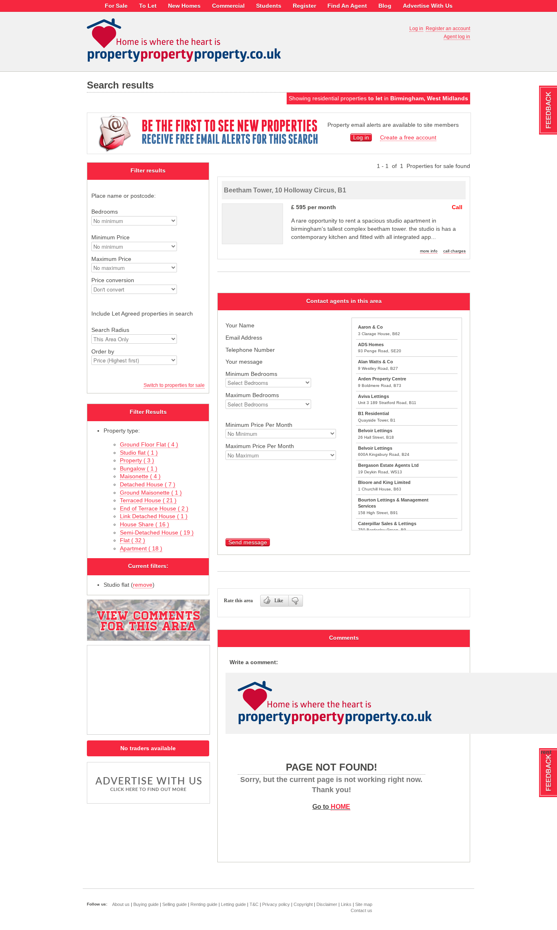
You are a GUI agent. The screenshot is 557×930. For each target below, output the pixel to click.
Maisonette (140, 476)
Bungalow (138, 468)
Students (268, 5)
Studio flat (139, 452)
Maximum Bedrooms (252, 395)
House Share (144, 524)
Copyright (303, 904)
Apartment (141, 548)
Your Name (239, 325)
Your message (244, 361)
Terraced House (148, 500)
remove (143, 584)
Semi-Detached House (157, 532)
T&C (254, 904)
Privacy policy (276, 904)
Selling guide (174, 904)
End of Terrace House (154, 508)
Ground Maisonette (151, 492)
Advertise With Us (428, 5)
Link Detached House (154, 516)
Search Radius (110, 330)
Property (137, 460)
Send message (247, 542)
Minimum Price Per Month (258, 425)
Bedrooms (104, 211)
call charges (454, 251)
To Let (148, 5)
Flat (132, 540)
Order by (102, 351)
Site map (363, 904)
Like (278, 600)
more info (429, 251)
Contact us (361, 910)
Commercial (228, 5)
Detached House (147, 484)
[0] (296, 601)
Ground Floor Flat (149, 444)
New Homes (184, 5)
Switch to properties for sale (174, 385)
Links (346, 904)
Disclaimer (326, 904)
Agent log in (457, 37)
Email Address (243, 337)
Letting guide (233, 904)
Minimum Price (110, 237)
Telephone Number (250, 350)
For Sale (116, 5)
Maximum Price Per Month (259, 446)
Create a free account (408, 137)
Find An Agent (347, 5)
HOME (340, 806)
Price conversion (112, 280)
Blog (384, 5)
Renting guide (203, 904)
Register (304, 5)
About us (121, 904)
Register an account (448, 28)
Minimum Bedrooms (251, 374)
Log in (416, 28)
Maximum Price (111, 259)
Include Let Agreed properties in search (142, 313)
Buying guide (146, 904)
